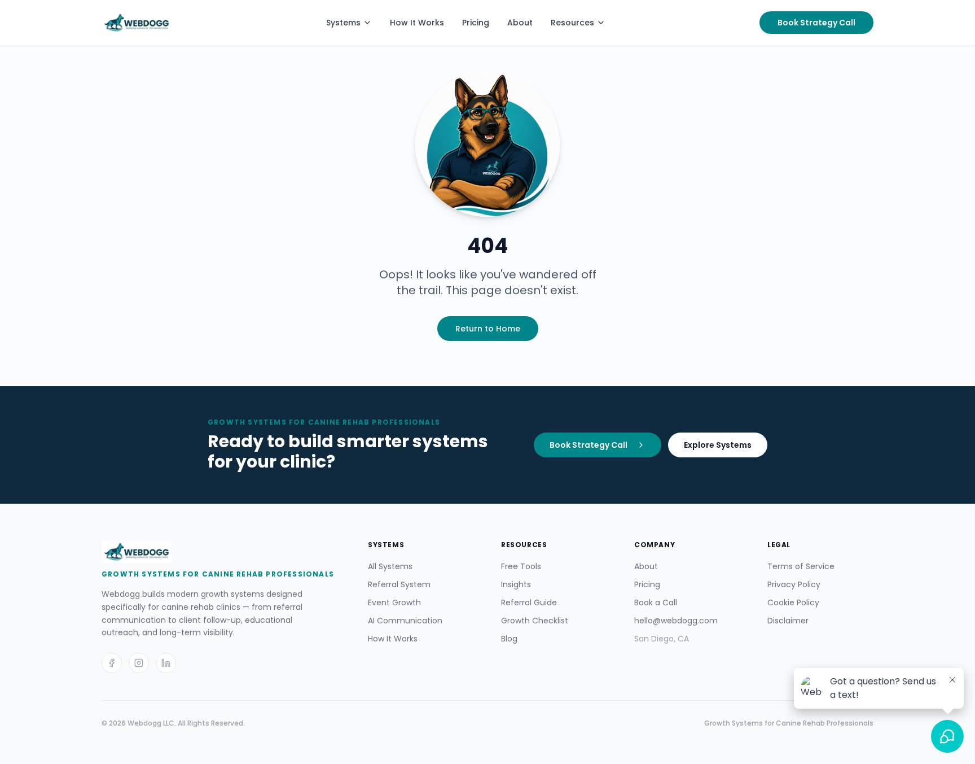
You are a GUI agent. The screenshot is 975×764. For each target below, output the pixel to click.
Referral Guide (529, 602)
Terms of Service (801, 566)
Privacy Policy (793, 584)
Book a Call (655, 602)
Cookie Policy (793, 602)
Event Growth (394, 602)
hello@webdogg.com (676, 620)
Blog (509, 638)
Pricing (475, 22)
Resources (572, 22)
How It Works (417, 22)
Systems (343, 22)
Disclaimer (788, 620)
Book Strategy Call (816, 22)
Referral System (399, 584)
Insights (516, 584)
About (520, 22)
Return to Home (487, 328)
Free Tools (521, 566)
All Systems (390, 566)
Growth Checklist (534, 620)
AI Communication (405, 620)
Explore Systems (718, 445)
